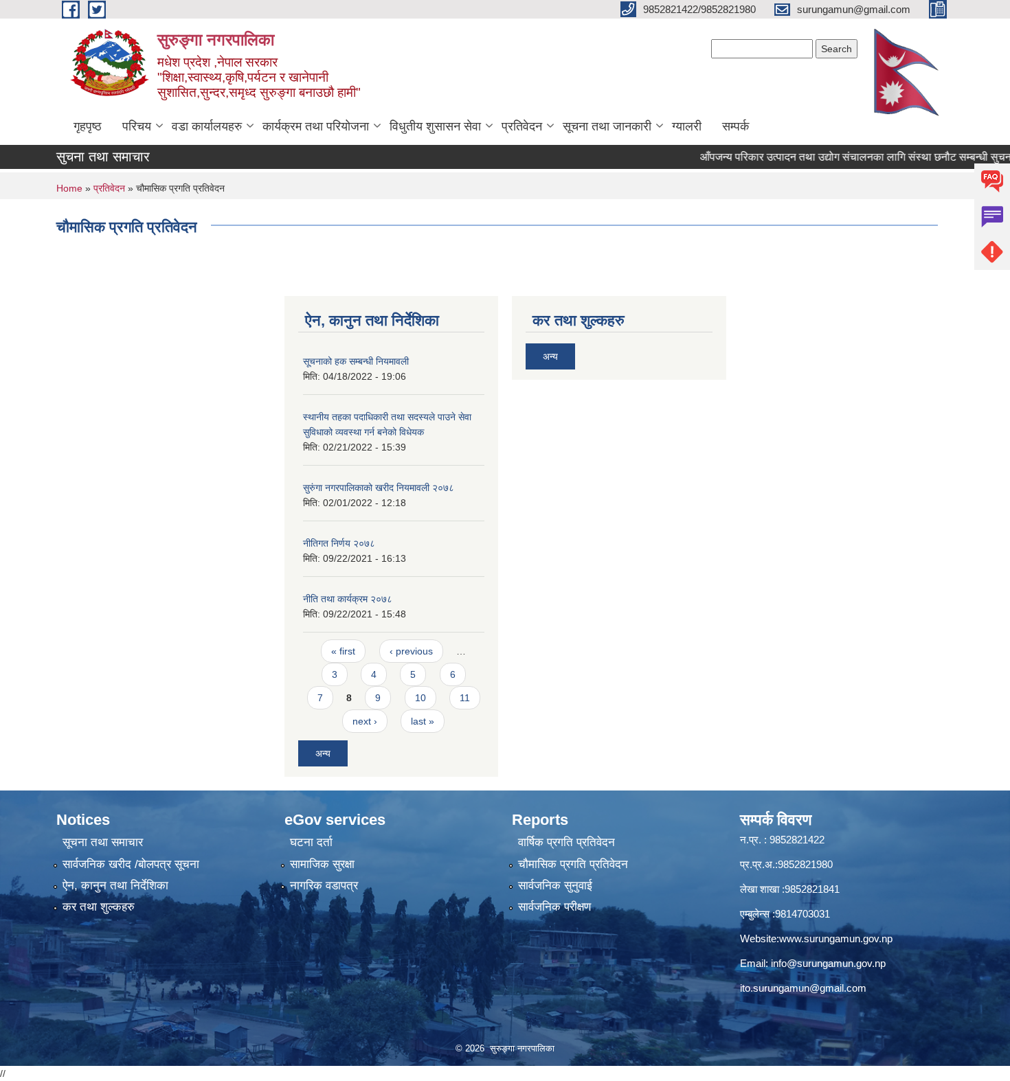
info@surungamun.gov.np (828, 963)
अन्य (322, 753)
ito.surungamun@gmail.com (803, 988)
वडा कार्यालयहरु (207, 126)
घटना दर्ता (311, 842)
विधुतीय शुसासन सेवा (435, 126)
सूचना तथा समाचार (103, 842)
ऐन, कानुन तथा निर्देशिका (115, 885)
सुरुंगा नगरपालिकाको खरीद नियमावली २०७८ (378, 487)
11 (465, 697)
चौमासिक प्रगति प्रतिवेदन (573, 864)
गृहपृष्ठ (88, 126)
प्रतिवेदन (522, 126)
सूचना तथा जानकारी (607, 126)
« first (343, 651)
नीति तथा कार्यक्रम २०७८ (347, 598)
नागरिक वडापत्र (324, 885)
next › (364, 721)
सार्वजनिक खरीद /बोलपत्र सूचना (131, 864)
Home (69, 188)
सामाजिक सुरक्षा (322, 864)
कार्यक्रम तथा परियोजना (315, 126)
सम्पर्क (735, 126)
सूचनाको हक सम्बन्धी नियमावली (356, 361)
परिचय (136, 126)
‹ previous (411, 651)
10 (420, 697)
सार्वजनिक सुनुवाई (555, 885)
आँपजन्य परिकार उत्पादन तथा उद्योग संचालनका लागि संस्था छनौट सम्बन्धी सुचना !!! (838, 157)
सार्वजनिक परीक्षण (554, 906)
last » (422, 721)
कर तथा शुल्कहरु (99, 906)
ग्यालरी (687, 126)
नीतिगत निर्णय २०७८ (339, 543)
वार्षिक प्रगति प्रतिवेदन (566, 842)
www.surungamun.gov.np (836, 938)
